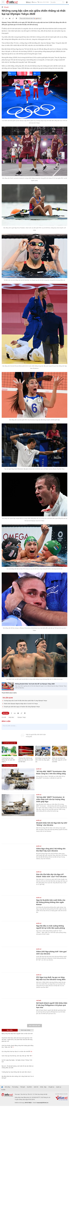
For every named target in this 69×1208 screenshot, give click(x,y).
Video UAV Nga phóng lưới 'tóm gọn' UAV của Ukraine (51, 952)
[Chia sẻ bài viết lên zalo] (6, 18)
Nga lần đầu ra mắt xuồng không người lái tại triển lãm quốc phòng (50, 927)
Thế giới (6, 7)
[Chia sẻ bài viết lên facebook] (3, 18)
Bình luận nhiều (25, 1030)
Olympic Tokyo (22, 717)
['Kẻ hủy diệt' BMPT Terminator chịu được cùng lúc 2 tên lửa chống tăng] (18, 779)
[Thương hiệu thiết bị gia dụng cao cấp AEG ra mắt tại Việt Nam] (25, 751)
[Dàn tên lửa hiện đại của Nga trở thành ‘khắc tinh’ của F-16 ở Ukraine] (18, 882)
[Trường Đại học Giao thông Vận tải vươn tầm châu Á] (9, 751)
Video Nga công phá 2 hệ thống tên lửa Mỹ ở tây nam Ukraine (50, 849)
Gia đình (29, 1087)
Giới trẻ (36, 1087)
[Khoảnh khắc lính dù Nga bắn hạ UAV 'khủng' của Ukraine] (18, 831)
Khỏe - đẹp (43, 1087)
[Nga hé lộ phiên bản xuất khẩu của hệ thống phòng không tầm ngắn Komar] (18, 908)
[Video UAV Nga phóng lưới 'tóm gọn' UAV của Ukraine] (18, 959)
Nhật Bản (11, 717)
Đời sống (7, 1087)
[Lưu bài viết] (16, 18)
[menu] (3, 2)
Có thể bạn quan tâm (10, 743)
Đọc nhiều (10, 1030)
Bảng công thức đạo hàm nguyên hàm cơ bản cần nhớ (17, 1033)
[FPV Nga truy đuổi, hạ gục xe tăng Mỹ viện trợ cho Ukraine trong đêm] (18, 985)
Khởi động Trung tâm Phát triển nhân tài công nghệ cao (42, 759)
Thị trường (15, 1087)
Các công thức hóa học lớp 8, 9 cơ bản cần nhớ (15, 1051)
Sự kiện (3, 1089)
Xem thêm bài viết (34, 1025)
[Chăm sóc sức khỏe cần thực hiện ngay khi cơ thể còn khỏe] (59, 751)
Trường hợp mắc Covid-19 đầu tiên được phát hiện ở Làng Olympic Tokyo (25, 700)
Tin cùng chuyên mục (10, 765)
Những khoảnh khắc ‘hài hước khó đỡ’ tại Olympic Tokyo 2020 (35, 684)
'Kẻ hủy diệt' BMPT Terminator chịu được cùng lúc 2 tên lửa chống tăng (51, 772)
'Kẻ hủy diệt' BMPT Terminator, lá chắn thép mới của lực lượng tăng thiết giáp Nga (50, 799)
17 (13, 1047)
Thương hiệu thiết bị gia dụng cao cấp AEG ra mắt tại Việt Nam (25, 759)
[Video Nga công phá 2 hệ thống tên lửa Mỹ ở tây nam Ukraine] (18, 856)
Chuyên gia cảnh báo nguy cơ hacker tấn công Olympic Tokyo (22, 706)
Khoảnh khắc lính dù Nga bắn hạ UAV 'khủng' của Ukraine (51, 824)
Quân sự (38, 769)
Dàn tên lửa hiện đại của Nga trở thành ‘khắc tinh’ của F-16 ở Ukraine (51, 875)
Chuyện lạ (51, 1087)
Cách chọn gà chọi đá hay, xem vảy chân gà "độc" (16, 1056)
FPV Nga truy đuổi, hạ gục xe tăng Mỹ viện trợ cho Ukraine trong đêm (51, 978)
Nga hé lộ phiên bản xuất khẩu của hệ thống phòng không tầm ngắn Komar (50, 902)
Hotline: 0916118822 (44, 2)
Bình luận (5, 713)
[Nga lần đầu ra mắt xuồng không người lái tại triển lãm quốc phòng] (18, 934)
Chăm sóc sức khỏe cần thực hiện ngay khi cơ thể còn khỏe (59, 759)
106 (31, 1051)
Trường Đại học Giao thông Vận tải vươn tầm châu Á (8, 759)
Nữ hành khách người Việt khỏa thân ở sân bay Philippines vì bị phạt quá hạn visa (51, 1005)
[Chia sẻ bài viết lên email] (9, 18)
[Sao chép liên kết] (13, 18)
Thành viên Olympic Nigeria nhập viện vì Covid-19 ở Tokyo (21, 703)
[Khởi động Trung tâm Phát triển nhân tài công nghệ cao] (42, 751)
